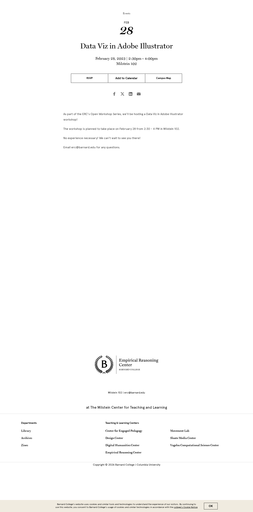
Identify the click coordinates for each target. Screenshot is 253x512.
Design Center (114, 438)
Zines (24, 445)
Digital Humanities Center (122, 445)
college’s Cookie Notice (186, 507)
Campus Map (163, 78)
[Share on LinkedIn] (130, 94)
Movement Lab (179, 430)
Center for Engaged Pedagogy (123, 430)
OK (211, 506)
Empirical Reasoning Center (123, 452)
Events (126, 13)
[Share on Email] (139, 94)
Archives (26, 438)
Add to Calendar (126, 78)
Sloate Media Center (183, 438)
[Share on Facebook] (114, 94)
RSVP (89, 78)
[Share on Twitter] (122, 94)
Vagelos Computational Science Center (194, 445)
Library (26, 430)
